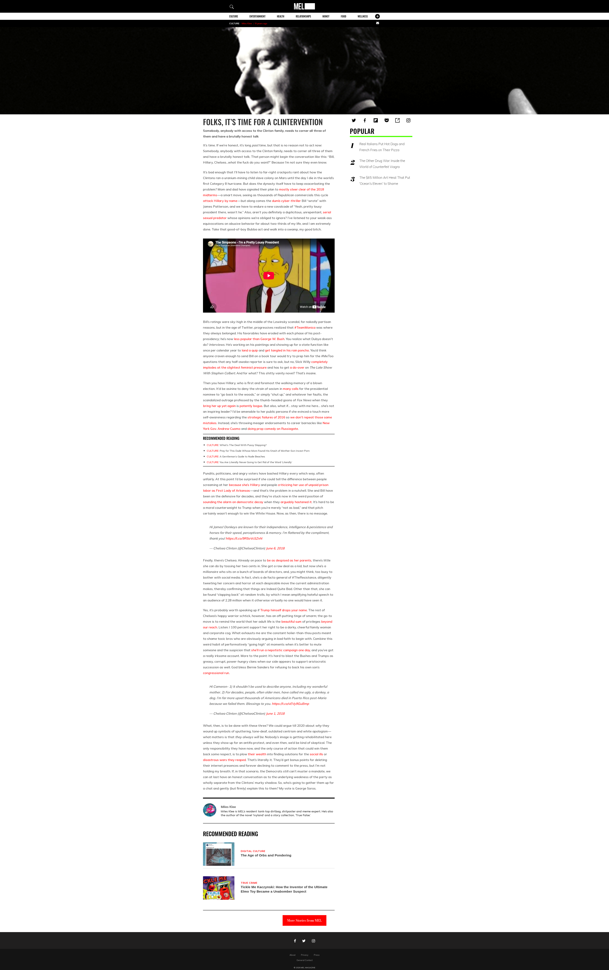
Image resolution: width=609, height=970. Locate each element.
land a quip (250, 350)
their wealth (257, 754)
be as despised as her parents (289, 560)
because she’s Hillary (244, 485)
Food (343, 16)
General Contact (305, 960)
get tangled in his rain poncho (287, 350)
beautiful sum (291, 621)
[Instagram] (408, 120)
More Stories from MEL (304, 920)
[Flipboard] (376, 120)
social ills (316, 754)
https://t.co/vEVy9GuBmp (290, 704)
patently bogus (251, 406)
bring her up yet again (219, 406)
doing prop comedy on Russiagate (273, 429)
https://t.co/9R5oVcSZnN (244, 538)
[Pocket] (386, 120)
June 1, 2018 (275, 713)
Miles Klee (247, 23)
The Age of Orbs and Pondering (266, 855)
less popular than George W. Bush (259, 339)
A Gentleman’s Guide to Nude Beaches (236, 456)
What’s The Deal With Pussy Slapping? (237, 445)
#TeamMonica (304, 327)
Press (317, 955)
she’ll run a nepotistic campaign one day (280, 650)
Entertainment (257, 16)
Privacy (304, 955)
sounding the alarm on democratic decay (233, 502)
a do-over (297, 367)
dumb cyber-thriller (286, 201)
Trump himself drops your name (283, 610)
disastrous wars (215, 760)
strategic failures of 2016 (266, 417)
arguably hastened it (296, 502)
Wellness (363, 16)
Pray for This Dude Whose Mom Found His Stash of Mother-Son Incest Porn (258, 450)
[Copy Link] (397, 120)
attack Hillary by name (220, 201)
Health (280, 16)
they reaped (237, 760)
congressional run (216, 673)
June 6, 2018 (275, 548)
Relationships (303, 16)
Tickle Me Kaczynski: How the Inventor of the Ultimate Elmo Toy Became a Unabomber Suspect (284, 889)
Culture (233, 16)
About (292, 955)
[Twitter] (354, 120)
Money (325, 16)
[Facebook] (365, 120)
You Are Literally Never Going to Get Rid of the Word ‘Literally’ (249, 462)
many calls (290, 389)
